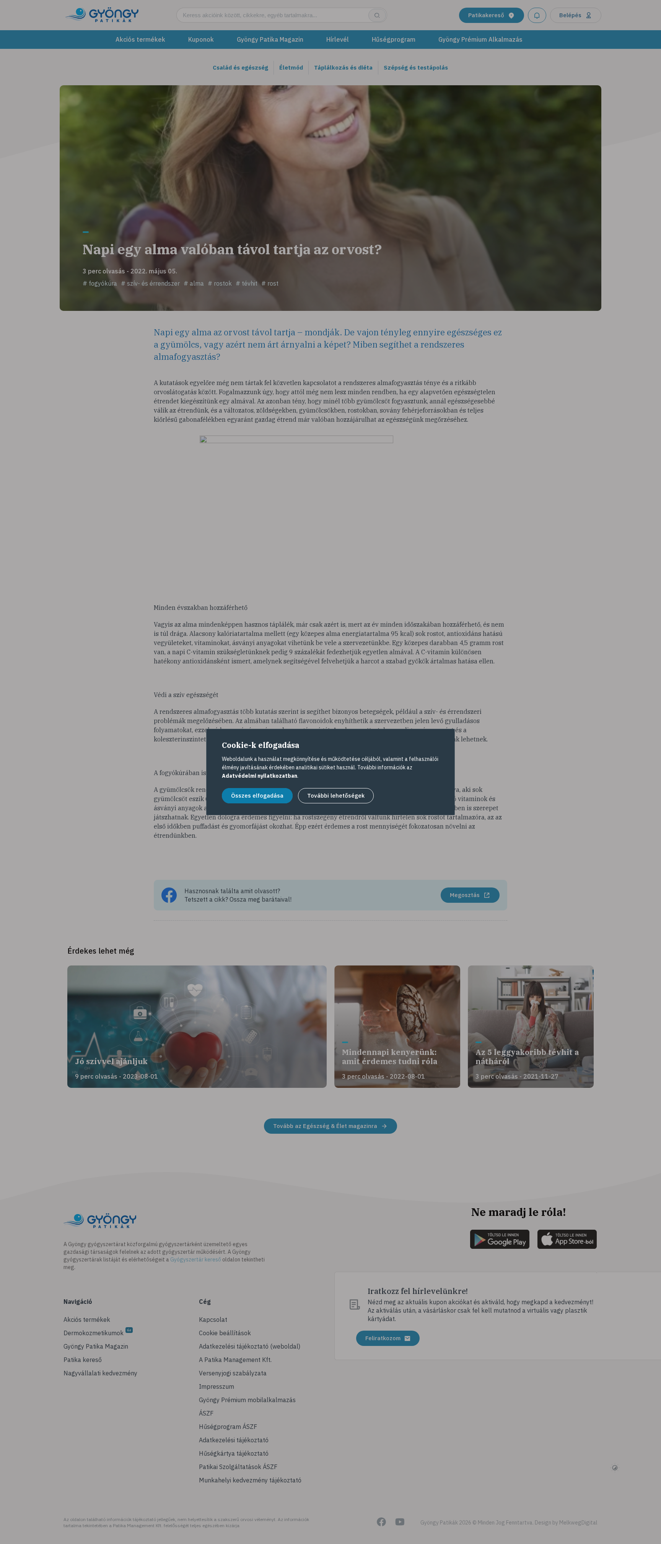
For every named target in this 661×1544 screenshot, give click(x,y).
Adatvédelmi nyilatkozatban (259, 775)
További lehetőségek (336, 795)
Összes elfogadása (257, 795)
